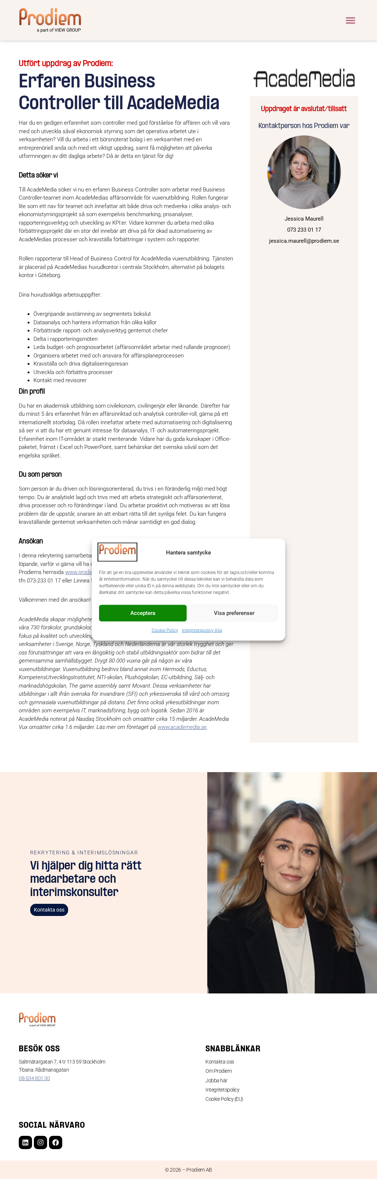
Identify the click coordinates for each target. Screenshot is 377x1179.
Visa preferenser (234, 613)
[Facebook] (55, 1142)
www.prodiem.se (85, 572)
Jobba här (216, 1080)
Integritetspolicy (222, 1090)
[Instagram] (40, 1142)
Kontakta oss (219, 1062)
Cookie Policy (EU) (224, 1099)
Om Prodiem (218, 1071)
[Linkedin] (25, 1142)
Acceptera (142, 613)
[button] (350, 20)
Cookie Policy (165, 630)
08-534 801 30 (34, 1078)
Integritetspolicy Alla (202, 630)
